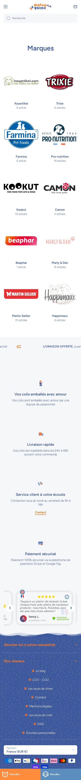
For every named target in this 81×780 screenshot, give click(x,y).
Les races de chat (40, 715)
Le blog (40, 671)
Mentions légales (40, 706)
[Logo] (40, 6)
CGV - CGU (41, 680)
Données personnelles (40, 733)
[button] (75, 7)
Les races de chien (40, 688)
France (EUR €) (17, 751)
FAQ (40, 724)
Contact (40, 697)
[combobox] (40, 18)
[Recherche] (7, 18)
